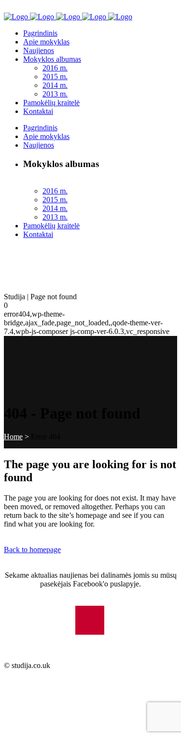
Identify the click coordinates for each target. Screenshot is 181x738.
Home (13, 436)
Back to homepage (32, 549)
